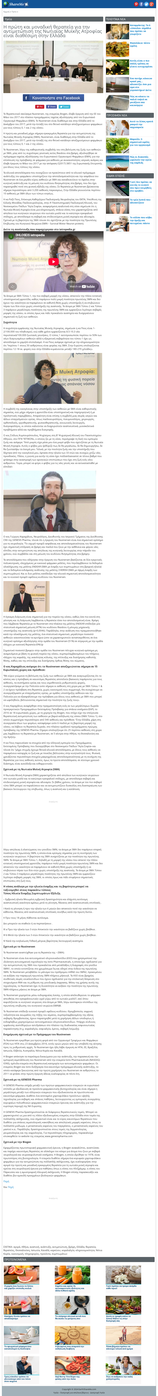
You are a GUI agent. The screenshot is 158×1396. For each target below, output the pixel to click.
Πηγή (6, 1181)
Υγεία (14, 11)
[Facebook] (53, 97)
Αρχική (6, 11)
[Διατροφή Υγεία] (15, 6)
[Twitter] (65, 106)
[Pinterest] (39, 106)
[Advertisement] (53, 822)
